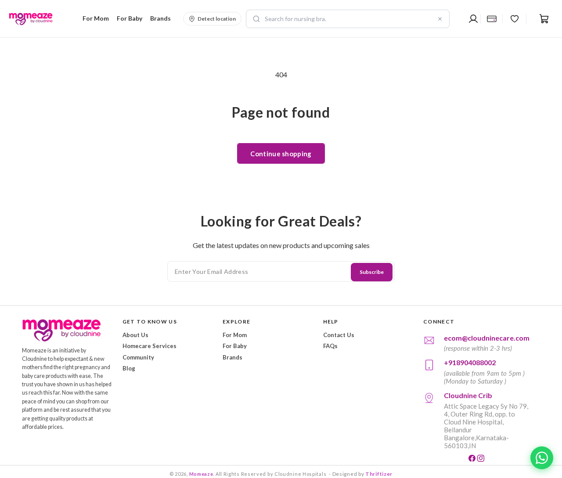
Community (138, 357)
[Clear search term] (440, 19)
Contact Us (338, 334)
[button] (94, 18)
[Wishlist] (514, 19)
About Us (135, 334)
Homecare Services (149, 345)
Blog (128, 368)
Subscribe (372, 272)
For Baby (235, 345)
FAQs (330, 345)
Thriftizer (379, 474)
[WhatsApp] (541, 457)
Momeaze (201, 474)
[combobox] (348, 19)
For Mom (235, 334)
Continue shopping (280, 154)
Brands (232, 357)
